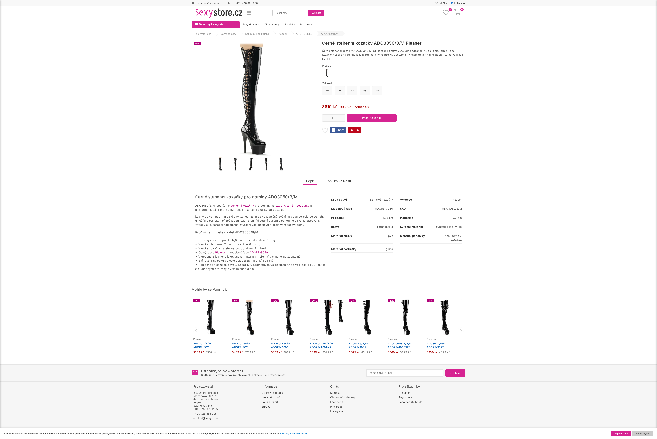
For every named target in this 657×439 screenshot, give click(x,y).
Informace (306, 24)
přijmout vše (621, 433)
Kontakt (335, 392)
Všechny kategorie (211, 24)
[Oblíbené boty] (446, 12)
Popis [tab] (310, 181)
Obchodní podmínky (343, 397)
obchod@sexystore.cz (207, 418)
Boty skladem (251, 24)
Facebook (336, 402)
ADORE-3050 (259, 252)
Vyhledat (316, 12)
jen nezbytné (642, 433)
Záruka (266, 406)
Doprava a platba (272, 392)
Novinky (290, 24)
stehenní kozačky (242, 205)
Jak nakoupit (270, 402)
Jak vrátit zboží (271, 397)
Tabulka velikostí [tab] (338, 181)
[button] (229, 302)
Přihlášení (459, 3)
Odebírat (455, 373)
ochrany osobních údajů (294, 433)
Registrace (406, 397)
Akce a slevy (272, 24)
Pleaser (220, 252)
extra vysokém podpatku (292, 205)
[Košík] (457, 12)
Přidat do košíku (372, 117)
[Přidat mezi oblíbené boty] (325, 130)
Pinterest (336, 406)
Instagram (336, 411)
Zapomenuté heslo (410, 402)
